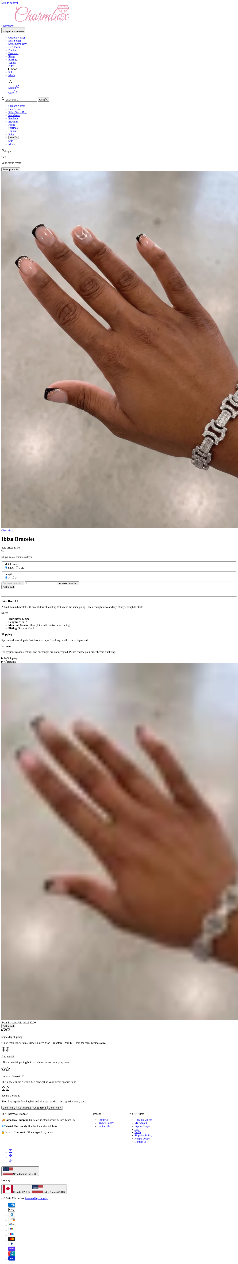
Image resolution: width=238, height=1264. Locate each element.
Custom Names (16, 37)
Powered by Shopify (36, 1198)
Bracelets (13, 53)
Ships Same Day (17, 43)
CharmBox (7, 530)
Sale (10, 72)
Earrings (13, 59)
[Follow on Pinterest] (10, 1157)
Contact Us (104, 1126)
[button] (119, 590)
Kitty (11, 65)
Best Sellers (14, 40)
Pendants (13, 50)
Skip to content (9, 2)
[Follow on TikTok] (10, 1161)
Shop (14, 68)
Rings (11, 56)
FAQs (138, 1132)
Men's (11, 75)
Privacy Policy (106, 1122)
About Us (103, 1119)
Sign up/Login (142, 1126)
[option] (16, 1189)
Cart (137, 1129)
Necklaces (14, 46)
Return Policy (142, 1138)
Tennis (12, 62)
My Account (141, 1122)
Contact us (140, 1141)
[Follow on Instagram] (10, 1152)
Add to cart (8, 587)
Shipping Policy (143, 1135)
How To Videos (143, 1119)
